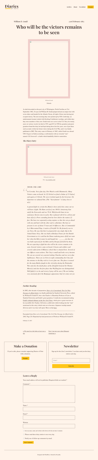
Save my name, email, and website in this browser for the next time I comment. (44, 430)
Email (25, 414)
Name (25, 405)
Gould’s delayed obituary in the (38, 300)
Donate (25, 358)
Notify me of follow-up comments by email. (38, 438)
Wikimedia (49, 103)
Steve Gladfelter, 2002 (50, 179)
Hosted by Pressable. (56, 454)
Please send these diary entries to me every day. (39, 434)
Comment (26, 384)
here (55, 308)
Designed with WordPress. (43, 454)
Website (25, 422)
